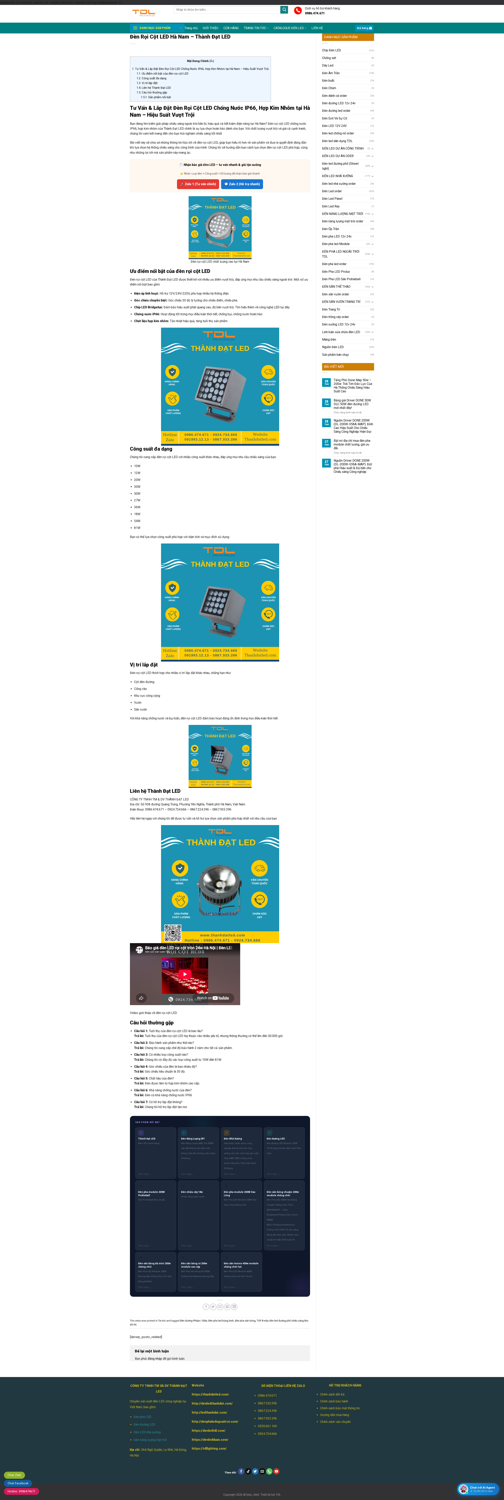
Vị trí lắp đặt (147, 83)
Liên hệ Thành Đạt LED (154, 88)
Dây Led (327, 65)
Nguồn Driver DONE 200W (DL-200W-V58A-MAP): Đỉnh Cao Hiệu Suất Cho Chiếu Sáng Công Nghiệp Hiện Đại (353, 426)
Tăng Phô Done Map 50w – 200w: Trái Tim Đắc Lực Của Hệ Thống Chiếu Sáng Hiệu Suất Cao (353, 385)
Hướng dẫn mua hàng (334, 1415)
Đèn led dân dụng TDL (337, 141)
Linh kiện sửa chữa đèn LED (341, 332)
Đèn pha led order (334, 264)
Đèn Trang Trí (331, 309)
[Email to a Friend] (220, 1307)
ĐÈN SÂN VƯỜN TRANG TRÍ (341, 302)
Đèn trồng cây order (335, 317)
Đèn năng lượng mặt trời (150, 1440)
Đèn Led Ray (330, 206)
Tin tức (162, 1320)
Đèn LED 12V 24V (334, 126)
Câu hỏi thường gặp (152, 92)
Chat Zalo (14, 1475)
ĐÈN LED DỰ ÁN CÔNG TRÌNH (343, 148)
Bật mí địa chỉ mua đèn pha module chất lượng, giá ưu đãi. (352, 444)
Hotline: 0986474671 (21, 1491)
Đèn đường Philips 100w (193, 1320)
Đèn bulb (328, 80)
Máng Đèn (329, 339)
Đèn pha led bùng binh (221, 1320)
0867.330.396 (267, 1403)
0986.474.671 (267, 1395)
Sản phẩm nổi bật (156, 97)
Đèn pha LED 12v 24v (337, 236)
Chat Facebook (18, 1483)
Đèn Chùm (329, 88)
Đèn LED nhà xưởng (147, 1432)
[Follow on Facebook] (241, 1471)
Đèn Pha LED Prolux (336, 272)
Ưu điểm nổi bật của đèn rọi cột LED (162, 73)
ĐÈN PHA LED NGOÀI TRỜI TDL (340, 254)
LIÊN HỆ (317, 28)
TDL (278, 1494)
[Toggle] (372, 148)
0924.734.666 (267, 1434)
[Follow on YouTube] (276, 1471)
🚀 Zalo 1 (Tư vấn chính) (198, 184)
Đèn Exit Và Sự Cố (334, 118)
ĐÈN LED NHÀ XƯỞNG (337, 176)
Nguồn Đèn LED (333, 347)
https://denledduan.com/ (210, 1440)
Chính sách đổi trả (332, 1394)
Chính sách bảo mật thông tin (340, 1408)
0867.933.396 (267, 1418)
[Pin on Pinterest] (227, 1307)
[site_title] (252, 1494)
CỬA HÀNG (231, 28)
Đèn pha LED (142, 1417)
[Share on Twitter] (213, 1307)
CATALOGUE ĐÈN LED (289, 28)
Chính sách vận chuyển (335, 1422)
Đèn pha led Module (336, 244)
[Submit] (284, 10)
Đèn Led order (332, 191)
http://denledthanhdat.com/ (212, 1403)
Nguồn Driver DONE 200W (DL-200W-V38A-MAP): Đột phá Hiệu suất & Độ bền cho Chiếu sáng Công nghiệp (353, 466)
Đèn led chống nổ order (338, 133)
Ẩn (211, 61)
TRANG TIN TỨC (255, 28)
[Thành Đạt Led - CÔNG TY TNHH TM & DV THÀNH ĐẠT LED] (149, 14)
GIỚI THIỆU (210, 28)
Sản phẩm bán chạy (335, 355)
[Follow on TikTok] (248, 1471)
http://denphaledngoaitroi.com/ (215, 1421)
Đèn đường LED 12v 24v (339, 103)
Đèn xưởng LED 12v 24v (338, 324)
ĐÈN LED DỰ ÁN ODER (338, 156)
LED (277, 307)
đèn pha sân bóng (245, 1320)
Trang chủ (191, 28)
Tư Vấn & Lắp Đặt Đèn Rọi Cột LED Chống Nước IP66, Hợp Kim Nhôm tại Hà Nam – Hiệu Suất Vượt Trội (200, 69)
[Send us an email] (262, 1471)
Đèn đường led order (336, 111)
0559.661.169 (267, 1426)
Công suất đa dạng (151, 78)
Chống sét (329, 58)
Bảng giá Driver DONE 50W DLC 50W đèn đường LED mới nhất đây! (352, 404)
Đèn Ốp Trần (330, 229)
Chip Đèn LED (331, 50)
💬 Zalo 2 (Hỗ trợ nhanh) (242, 184)
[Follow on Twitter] (255, 1471)
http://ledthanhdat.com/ (209, 1412)
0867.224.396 (267, 1411)
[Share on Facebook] (206, 1307)
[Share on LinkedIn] (234, 1307)
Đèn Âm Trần (331, 73)
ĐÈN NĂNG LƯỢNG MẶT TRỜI (342, 214)
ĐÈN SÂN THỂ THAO (336, 286)
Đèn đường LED (144, 1424)
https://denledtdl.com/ (208, 1431)
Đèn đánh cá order (334, 96)
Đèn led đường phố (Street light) (340, 166)
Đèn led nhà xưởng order (339, 184)
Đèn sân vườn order (335, 294)
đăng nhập (155, 1358)
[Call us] (269, 1471)
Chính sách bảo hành (334, 1401)
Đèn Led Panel (332, 199)
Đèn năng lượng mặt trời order (342, 221)
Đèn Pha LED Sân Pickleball (341, 279)
